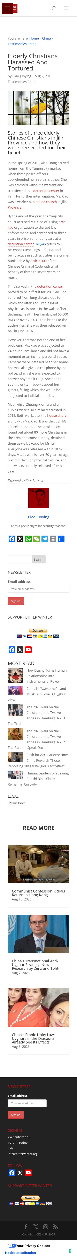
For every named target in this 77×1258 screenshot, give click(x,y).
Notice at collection (20, 1253)
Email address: (20, 581)
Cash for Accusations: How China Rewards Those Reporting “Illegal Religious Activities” (38, 760)
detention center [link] (46, 190)
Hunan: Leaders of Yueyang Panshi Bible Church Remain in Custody (38, 779)
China (46, 38)
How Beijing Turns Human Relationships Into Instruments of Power (46, 676)
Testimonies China (22, 44)
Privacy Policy (17, 803)
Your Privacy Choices (33, 1246)
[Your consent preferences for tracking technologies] (70, 1251)
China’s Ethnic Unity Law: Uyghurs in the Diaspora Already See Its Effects (33, 1038)
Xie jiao (41, 244)
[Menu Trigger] (7, 8)
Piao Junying (21, 76)
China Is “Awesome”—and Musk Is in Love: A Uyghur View (37, 694)
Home (34, 38)
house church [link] (46, 202)
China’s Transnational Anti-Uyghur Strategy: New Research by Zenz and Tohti (35, 964)
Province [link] (14, 207)
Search (38, 559)
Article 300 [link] (38, 261)
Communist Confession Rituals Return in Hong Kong (38, 893)
